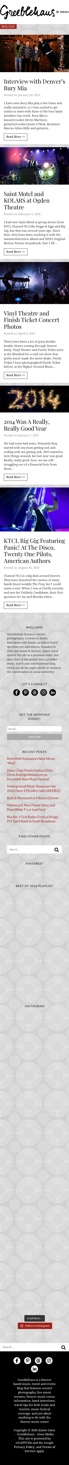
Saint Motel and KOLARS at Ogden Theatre (27, 200)
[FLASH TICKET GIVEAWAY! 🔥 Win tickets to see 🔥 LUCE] (34, 1162)
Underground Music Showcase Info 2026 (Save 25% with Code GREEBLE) (33, 788)
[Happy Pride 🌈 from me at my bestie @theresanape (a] (34, 1296)
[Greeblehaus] (27, 12)
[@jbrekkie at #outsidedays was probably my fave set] (34, 1095)
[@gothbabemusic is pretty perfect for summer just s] (34, 1028)
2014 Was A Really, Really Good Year (27, 425)
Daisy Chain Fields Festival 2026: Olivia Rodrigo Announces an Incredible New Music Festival (30, 774)
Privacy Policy (24, 1447)
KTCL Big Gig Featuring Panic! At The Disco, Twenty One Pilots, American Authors (34, 550)
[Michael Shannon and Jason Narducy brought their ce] (34, 1129)
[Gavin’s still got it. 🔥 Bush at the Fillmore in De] (34, 1196)
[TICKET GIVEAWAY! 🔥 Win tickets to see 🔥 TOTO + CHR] (34, 1062)
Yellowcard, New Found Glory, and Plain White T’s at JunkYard (31, 807)
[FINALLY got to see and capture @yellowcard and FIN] (34, 1229)
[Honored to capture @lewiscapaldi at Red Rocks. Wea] (34, 1262)
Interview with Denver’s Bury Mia (34, 84)
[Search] (56, 850)
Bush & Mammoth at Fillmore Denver (33, 798)
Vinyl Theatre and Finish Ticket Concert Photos (31, 319)
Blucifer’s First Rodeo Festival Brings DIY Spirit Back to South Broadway (32, 819)
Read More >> (15, 137)
